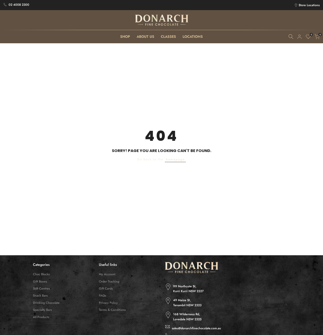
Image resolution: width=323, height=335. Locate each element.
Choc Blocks (41, 274)
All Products (41, 317)
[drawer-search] (291, 36)
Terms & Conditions (112, 310)
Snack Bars (40, 295)
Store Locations (309, 5)
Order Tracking (109, 281)
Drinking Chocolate (46, 303)
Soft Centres (41, 288)
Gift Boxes (40, 281)
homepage (175, 159)
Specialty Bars (42, 310)
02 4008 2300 (19, 4)
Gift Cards (106, 288)
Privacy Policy (108, 303)
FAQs (102, 295)
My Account (107, 274)
